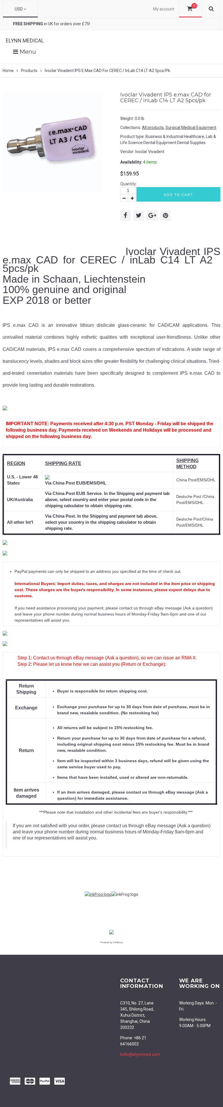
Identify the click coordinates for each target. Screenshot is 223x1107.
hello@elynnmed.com (140, 1054)
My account (163, 9)
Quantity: (128, 184)
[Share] (125, 215)
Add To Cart (178, 195)
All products (153, 127)
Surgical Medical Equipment (191, 127)
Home (8, 70)
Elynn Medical (25, 40)
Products (29, 70)
